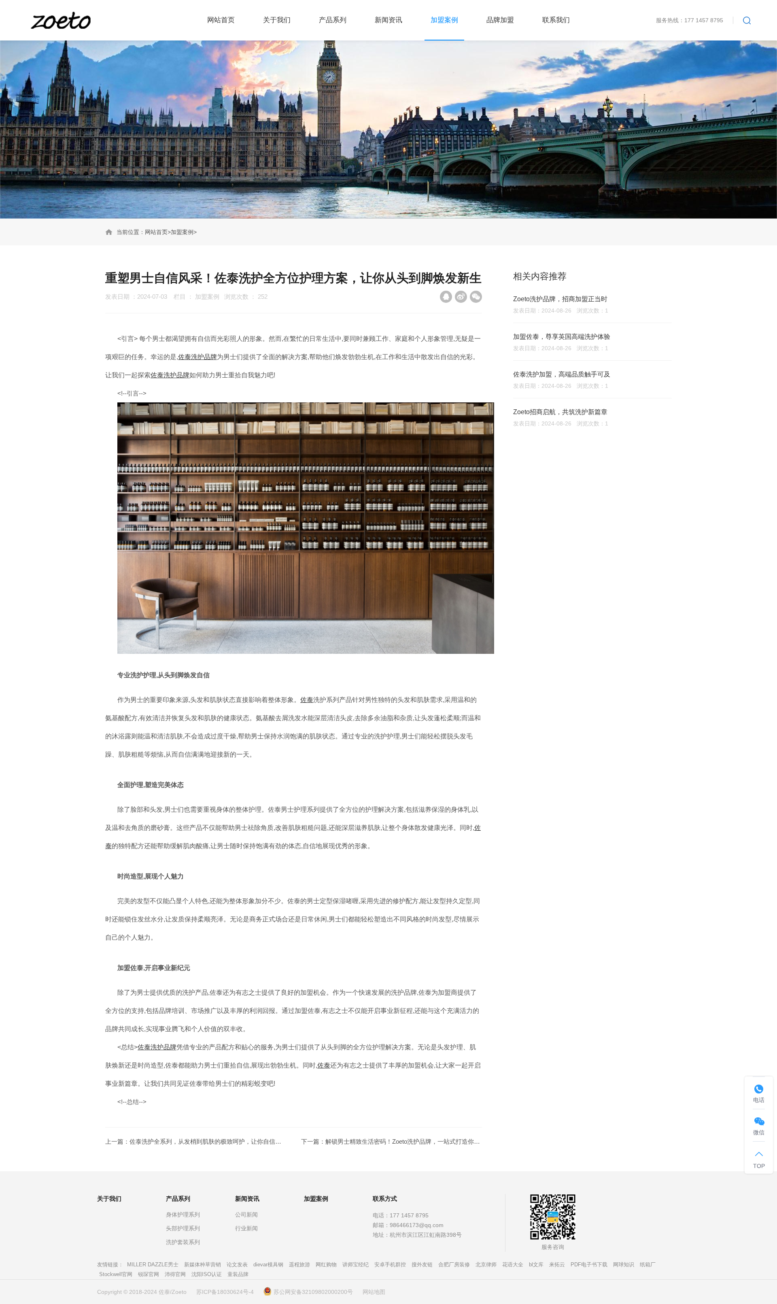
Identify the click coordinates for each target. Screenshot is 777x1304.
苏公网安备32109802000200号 (313, 1292)
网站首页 (156, 232)
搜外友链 (422, 1264)
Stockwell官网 (115, 1274)
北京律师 (486, 1264)
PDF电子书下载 (589, 1264)
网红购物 (326, 1264)
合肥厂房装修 (454, 1264)
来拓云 (557, 1264)
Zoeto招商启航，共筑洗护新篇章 (560, 411)
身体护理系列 (183, 1214)
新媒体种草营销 (202, 1264)
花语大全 (512, 1264)
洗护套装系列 (183, 1242)
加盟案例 (182, 232)
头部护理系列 (183, 1228)
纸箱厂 (648, 1264)
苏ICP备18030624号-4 (225, 1292)
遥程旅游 (299, 1264)
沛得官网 (175, 1274)
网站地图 (374, 1292)
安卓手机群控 (390, 1264)
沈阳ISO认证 (206, 1274)
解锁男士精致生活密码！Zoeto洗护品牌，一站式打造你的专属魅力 (414, 1141)
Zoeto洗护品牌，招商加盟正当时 (560, 299)
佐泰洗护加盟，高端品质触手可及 (561, 374)
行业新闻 (246, 1228)
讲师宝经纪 (355, 1264)
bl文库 (536, 1264)
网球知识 (623, 1264)
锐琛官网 (148, 1274)
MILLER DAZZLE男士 (152, 1264)
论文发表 (237, 1264)
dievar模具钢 (268, 1264)
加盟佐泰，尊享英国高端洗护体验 (561, 336)
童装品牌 (237, 1274)
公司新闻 (246, 1214)
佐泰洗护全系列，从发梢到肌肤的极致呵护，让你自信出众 (208, 1141)
